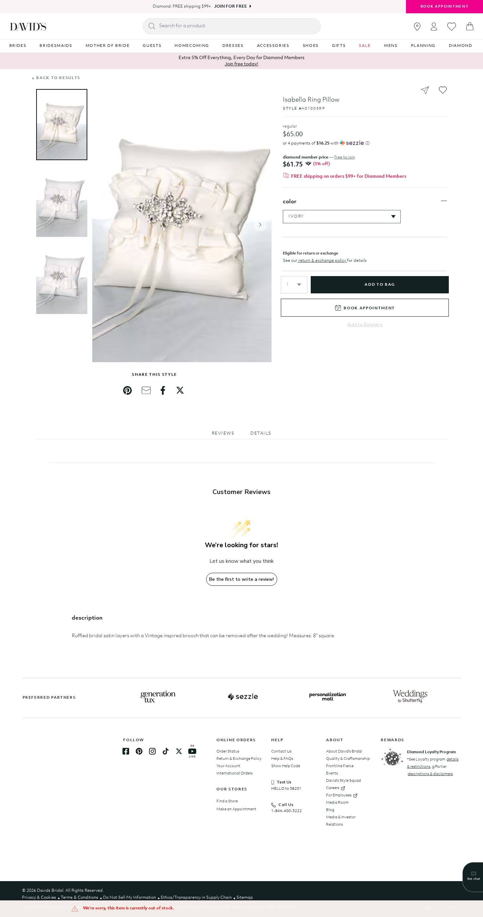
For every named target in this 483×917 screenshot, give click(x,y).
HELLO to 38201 (286, 789)
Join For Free (230, 6)
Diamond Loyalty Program (431, 752)
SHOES (311, 46)
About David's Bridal (344, 752)
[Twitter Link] (179, 751)
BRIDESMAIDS (56, 46)
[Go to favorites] (451, 26)
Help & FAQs (282, 759)
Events (332, 773)
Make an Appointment (236, 809)
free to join (344, 157)
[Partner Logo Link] (158, 697)
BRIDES (18, 46)
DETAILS (261, 433)
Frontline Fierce (340, 766)
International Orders (234, 773)
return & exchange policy (322, 260)
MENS (391, 46)
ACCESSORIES (273, 46)
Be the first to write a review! (241, 579)
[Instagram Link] (152, 751)
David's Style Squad (343, 781)
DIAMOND (460, 46)
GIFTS (339, 46)
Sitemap (244, 897)
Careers (332, 788)
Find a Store (227, 801)
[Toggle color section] (444, 201)
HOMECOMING (192, 46)
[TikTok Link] (165, 751)
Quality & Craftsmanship (348, 759)
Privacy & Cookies (39, 897)
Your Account (228, 766)
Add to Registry (365, 325)
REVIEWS (223, 433)
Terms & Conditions (79, 897)
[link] (127, 390)
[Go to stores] (417, 26)
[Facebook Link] (125, 751)
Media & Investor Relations (341, 821)
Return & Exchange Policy (239, 759)
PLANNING (423, 46)
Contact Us (281, 752)
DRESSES (233, 46)
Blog (330, 810)
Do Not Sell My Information (129, 897)
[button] (294, 284)
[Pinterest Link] (139, 751)
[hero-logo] (28, 26)
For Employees (339, 795)
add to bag (379, 285)
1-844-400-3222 (286, 811)
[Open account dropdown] (434, 26)
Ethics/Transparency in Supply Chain (196, 897)
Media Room (337, 803)
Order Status (227, 752)
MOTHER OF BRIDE (108, 46)
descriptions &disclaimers (430, 774)
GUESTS (152, 46)
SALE (365, 46)
